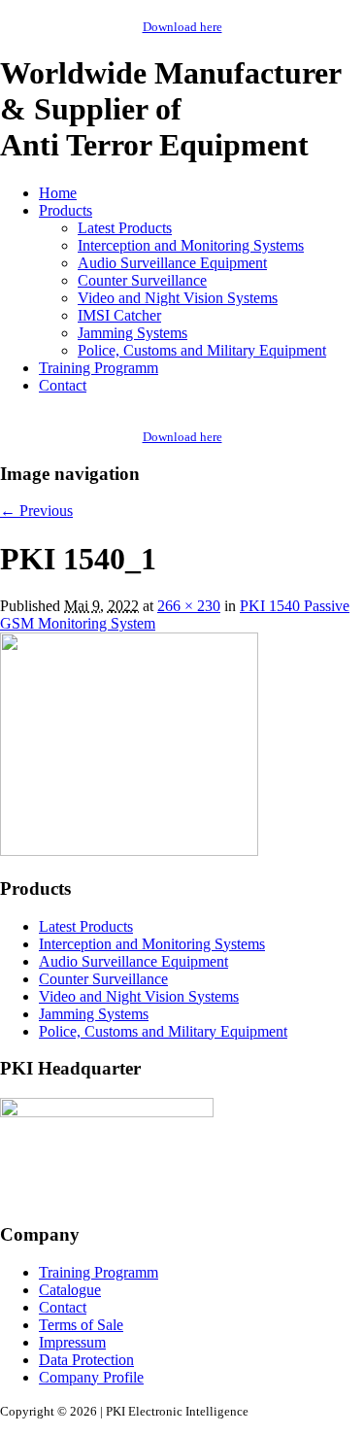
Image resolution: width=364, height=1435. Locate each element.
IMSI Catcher (119, 315)
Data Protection (86, 1359)
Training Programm (98, 367)
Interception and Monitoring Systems (191, 245)
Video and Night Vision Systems (178, 298)
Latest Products (125, 228)
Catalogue (70, 1289)
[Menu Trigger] (326, 34)
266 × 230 (188, 606)
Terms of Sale (81, 1324)
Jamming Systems (132, 333)
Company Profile (91, 1377)
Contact (62, 385)
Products (65, 210)
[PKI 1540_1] (129, 850)
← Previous (36, 510)
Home (58, 193)
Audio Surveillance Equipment (172, 263)
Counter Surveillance (142, 280)
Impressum (72, 1342)
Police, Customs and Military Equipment (202, 350)
